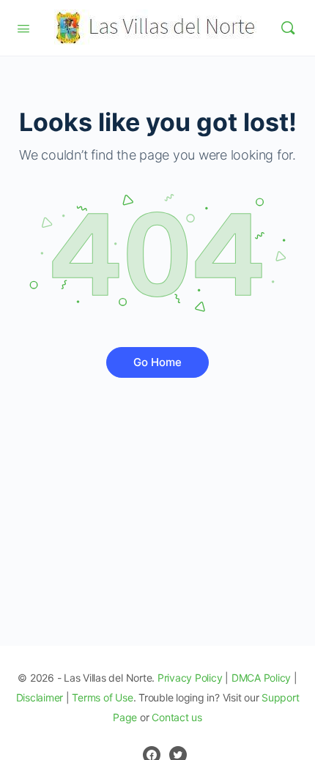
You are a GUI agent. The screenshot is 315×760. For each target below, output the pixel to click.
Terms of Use (102, 697)
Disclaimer (40, 697)
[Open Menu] (23, 27)
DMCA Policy (261, 677)
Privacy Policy (190, 677)
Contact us (177, 717)
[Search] (288, 28)
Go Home (157, 362)
